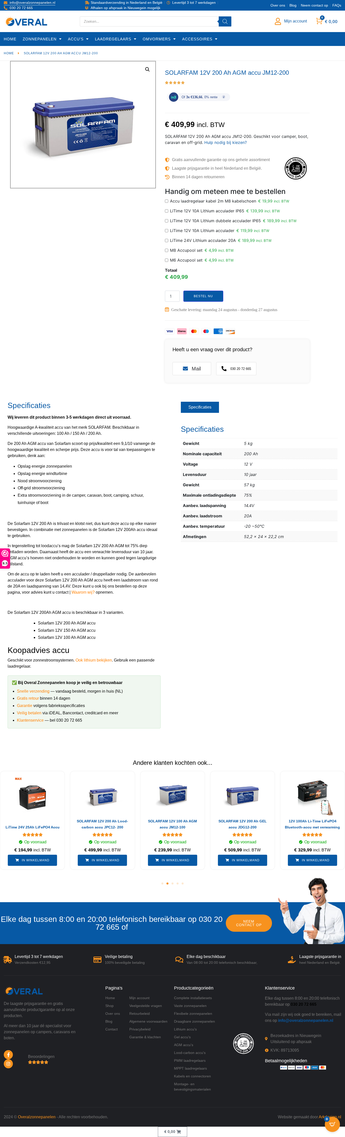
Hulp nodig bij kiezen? (225, 142)
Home (10, 39)
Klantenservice (30, 720)
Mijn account (295, 21)
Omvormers (157, 39)
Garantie (24, 705)
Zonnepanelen (40, 39)
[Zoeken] (225, 21)
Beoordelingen (41, 1056)
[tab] (200, 407)
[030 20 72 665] (224, 368)
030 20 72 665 (240, 369)
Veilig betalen (29, 713)
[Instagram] (8, 1063)
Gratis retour (28, 698)
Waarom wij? (83, 592)
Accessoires (197, 39)
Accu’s (76, 39)
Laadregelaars (113, 39)
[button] (162, 883)
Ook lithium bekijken (94, 660)
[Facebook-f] (8, 1054)
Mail (196, 368)
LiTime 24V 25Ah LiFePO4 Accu (33, 827)
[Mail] (185, 368)
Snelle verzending (33, 691)
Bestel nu (203, 296)
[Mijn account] (278, 21)
